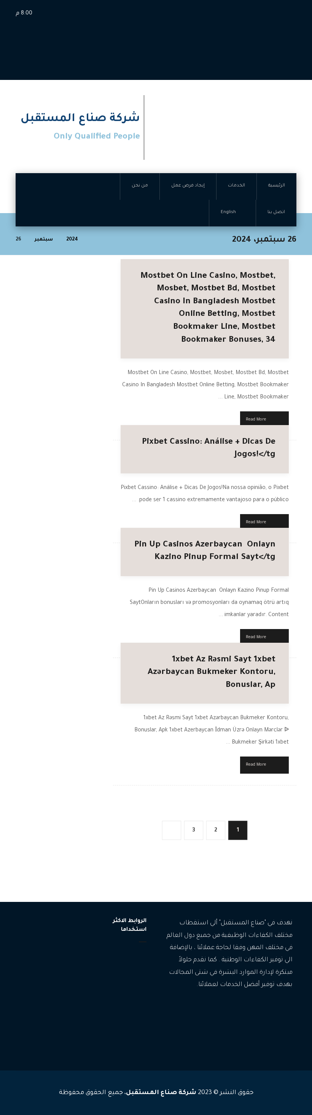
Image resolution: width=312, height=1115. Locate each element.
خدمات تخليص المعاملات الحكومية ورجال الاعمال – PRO (43, 1015)
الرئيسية (128, 955)
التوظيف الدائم (50, 969)
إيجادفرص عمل (120, 980)
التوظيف (56, 946)
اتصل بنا (128, 1004)
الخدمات (128, 967)
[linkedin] (252, 1008)
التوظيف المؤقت (47, 958)
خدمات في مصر (49, 1038)
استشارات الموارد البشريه (46, 986)
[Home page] (93, 239)
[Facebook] (287, 1008)
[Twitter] (264, 1008)
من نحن (129, 992)
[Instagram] (275, 1008)
